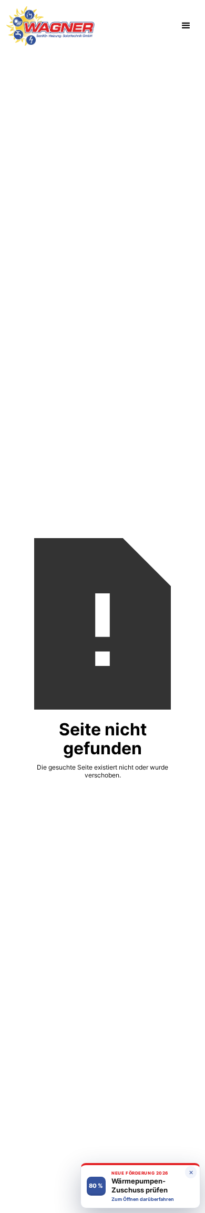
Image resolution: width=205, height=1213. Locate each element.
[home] (50, 26)
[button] (186, 25)
